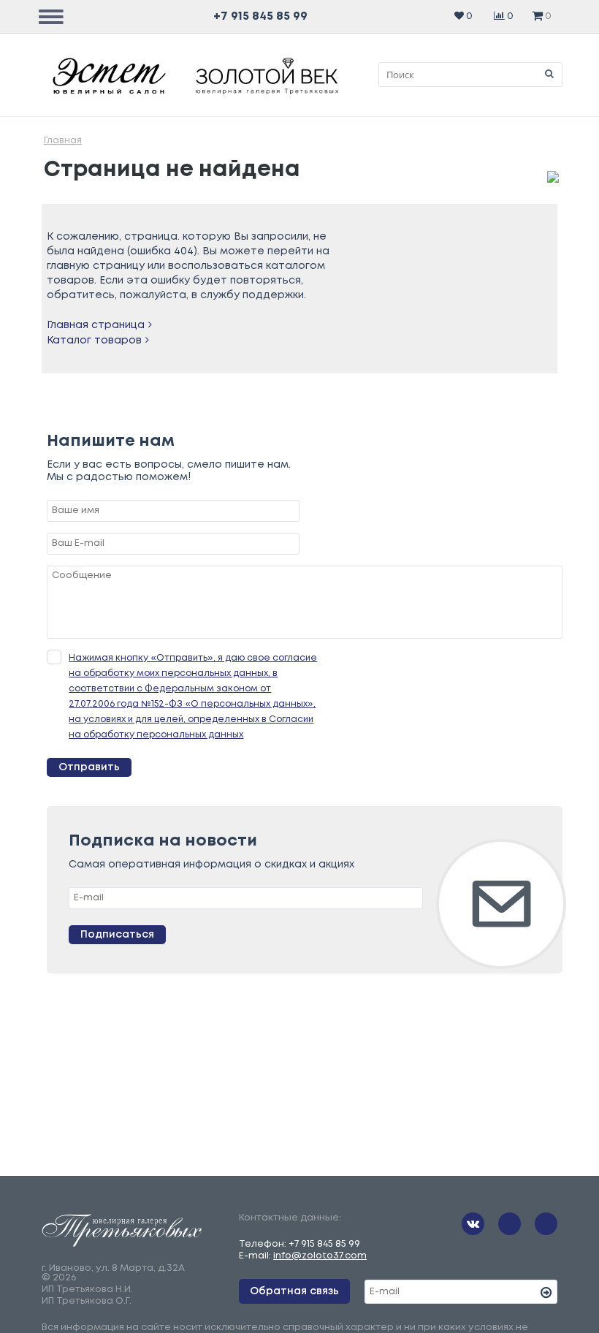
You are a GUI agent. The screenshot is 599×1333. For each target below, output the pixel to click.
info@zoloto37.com (320, 1256)
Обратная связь (294, 1291)
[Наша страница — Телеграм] (509, 1223)
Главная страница (96, 325)
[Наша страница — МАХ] (546, 1223)
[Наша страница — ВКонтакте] (473, 1223)
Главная (63, 141)
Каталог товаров (94, 340)
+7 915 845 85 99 (260, 16)
